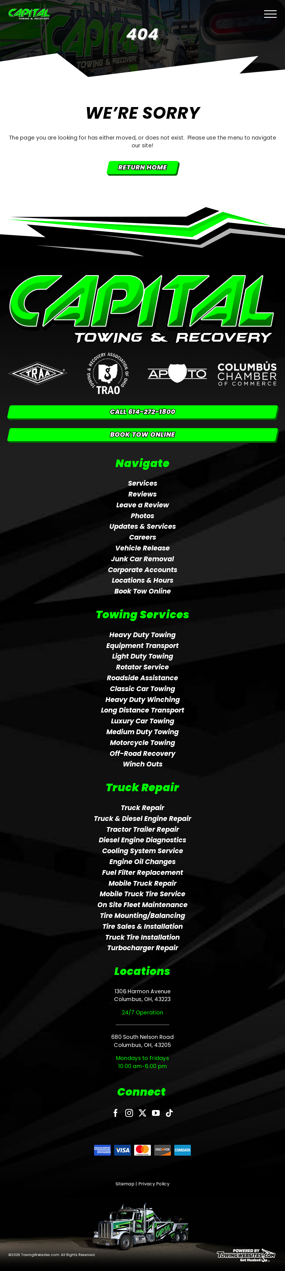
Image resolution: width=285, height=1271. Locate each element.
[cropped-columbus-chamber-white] (247, 363)
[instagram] (129, 1113)
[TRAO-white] (108, 355)
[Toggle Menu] (270, 14)
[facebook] (115, 1113)
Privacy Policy (153, 1184)
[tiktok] (169, 1113)
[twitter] (142, 1113)
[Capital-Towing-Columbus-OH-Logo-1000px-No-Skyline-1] (142, 276)
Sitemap (125, 1184)
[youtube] (156, 1113)
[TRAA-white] (37, 364)
